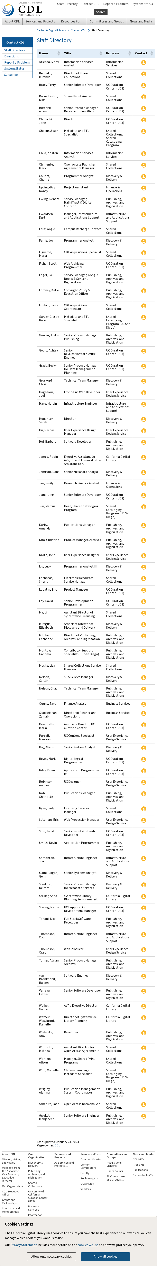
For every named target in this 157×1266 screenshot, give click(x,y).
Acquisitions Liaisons (114, 1164)
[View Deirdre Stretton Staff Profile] (144, 884)
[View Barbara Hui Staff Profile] (144, 442)
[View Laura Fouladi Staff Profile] (144, 305)
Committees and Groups (118, 1155)
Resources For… (91, 1154)
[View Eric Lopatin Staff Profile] (144, 590)
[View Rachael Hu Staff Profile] (144, 430)
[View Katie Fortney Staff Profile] (144, 290)
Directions (11, 56)
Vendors (86, 1189)
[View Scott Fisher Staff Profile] (144, 264)
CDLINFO (138, 1159)
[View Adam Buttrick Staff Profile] (144, 108)
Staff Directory (67, 4)
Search (100, 12)
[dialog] (78, 1241)
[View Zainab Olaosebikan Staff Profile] (144, 713)
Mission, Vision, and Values (11, 1161)
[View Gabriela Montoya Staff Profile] (144, 651)
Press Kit (138, 1165)
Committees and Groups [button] (107, 21)
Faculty (85, 1173)
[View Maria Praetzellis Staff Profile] (144, 724)
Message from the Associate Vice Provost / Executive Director (11, 1174)
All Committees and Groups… (116, 1178)
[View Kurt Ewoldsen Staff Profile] (144, 214)
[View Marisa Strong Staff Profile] (144, 908)
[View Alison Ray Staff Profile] (144, 747)
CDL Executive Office (10, 1193)
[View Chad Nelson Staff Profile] (144, 689)
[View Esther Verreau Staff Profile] (144, 991)
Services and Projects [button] (40, 21)
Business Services (33, 1208)
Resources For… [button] (72, 21)
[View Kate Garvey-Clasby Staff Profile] (144, 317)
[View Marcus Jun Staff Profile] (144, 506)
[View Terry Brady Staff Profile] (144, 85)
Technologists (89, 1178)
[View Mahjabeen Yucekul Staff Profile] (144, 1116)
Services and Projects (62, 1155)
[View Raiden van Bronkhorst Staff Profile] (144, 976)
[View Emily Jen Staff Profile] (144, 483)
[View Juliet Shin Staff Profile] (144, 831)
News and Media (143, 1154)
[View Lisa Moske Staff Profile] (144, 666)
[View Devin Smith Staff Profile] (144, 843)
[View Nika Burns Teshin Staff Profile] (144, 96)
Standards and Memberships (11, 1210)
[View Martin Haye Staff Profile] (144, 404)
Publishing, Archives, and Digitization (36, 1174)
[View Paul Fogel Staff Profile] (144, 275)
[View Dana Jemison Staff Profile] (144, 472)
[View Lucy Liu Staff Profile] (144, 567)
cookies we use (88, 1245)
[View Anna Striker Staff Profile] (144, 896)
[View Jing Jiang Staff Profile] (144, 495)
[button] (58, 53)
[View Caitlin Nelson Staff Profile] (144, 677)
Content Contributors (88, 1166)
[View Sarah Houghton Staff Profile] (144, 419)
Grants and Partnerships (10, 1201)
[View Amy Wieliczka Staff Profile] (144, 1032)
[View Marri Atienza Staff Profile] (144, 62)
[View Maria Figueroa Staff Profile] (144, 252)
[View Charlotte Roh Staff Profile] (144, 793)
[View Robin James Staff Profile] (144, 457)
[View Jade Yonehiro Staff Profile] (144, 1104)
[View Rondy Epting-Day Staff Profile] (144, 188)
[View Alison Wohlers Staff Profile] (144, 1059)
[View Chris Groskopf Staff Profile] (144, 381)
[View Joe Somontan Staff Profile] (144, 858)
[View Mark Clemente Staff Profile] (144, 165)
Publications (140, 1170)
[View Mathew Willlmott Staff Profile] (144, 1047)
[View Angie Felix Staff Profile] (144, 229)
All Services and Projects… (64, 1164)
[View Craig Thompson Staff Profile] (144, 949)
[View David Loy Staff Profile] (144, 601)
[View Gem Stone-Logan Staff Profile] (144, 873)
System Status (143, 4)
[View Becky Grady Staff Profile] (144, 366)
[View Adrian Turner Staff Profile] (144, 961)
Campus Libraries (91, 1159)
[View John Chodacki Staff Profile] (144, 120)
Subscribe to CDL (143, 1175)
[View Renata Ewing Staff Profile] (144, 199)
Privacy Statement (24, 1245)
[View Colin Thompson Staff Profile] (144, 934)
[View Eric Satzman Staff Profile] (144, 820)
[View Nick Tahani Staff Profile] (144, 919)
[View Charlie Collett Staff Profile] (144, 176)
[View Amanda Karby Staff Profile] (144, 525)
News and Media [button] (141, 21)
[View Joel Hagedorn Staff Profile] (144, 392)
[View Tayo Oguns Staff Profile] (144, 704)
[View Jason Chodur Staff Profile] (144, 131)
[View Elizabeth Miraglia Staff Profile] (144, 624)
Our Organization (12, 1186)
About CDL (9, 1154)
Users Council (115, 1171)
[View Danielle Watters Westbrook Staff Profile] (144, 1017)
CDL (57, 1145)
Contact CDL (90, 4)
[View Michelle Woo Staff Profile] (144, 1070)
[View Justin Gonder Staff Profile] (144, 336)
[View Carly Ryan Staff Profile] (144, 808)
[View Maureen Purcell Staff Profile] (144, 736)
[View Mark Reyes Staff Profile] (144, 759)
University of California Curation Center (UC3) (37, 1196)
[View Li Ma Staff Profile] (144, 613)
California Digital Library (51, 30)
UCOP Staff (87, 1184)
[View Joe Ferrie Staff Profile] (144, 241)
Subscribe (11, 75)
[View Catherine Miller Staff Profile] (144, 636)
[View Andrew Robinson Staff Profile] (144, 782)
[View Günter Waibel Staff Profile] (144, 1006)
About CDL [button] (12, 21)
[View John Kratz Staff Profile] (144, 555)
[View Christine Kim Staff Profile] (144, 540)
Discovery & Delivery (35, 1164)
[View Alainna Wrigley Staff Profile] (144, 1089)
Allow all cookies (105, 1256)
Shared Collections (35, 1184)
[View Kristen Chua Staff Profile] (144, 153)
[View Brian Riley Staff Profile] (144, 770)
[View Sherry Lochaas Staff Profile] (144, 578)
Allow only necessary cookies (51, 1256)
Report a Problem (116, 4)
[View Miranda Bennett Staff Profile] (144, 74)
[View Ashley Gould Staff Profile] (144, 351)
